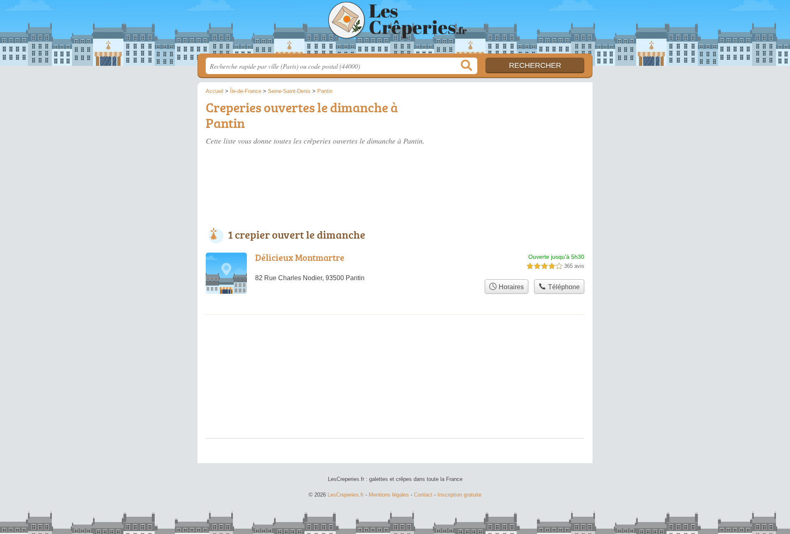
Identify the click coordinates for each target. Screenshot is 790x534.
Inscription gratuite (459, 495)
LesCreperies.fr (395, 29)
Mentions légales (389, 495)
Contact (423, 495)
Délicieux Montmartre (299, 257)
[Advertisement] (523, 144)
